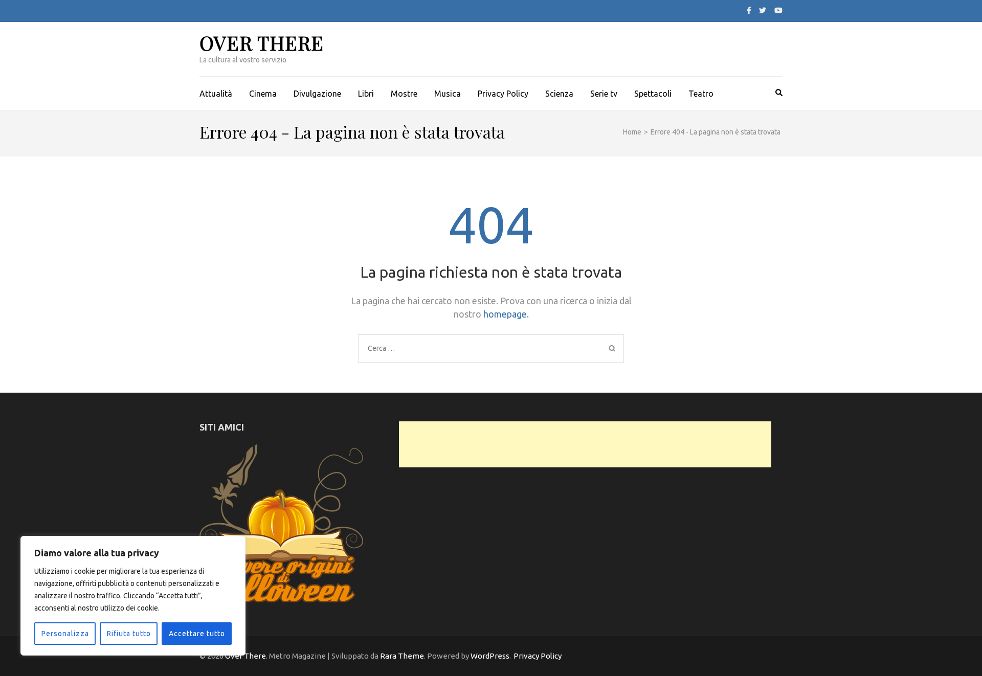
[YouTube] (778, 10)
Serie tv (603, 93)
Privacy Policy (503, 93)
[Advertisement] (585, 444)
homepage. (506, 314)
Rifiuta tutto (129, 633)
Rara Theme (402, 655)
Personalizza (65, 633)
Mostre (404, 93)
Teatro (700, 93)
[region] (133, 596)
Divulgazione (317, 93)
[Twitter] (762, 10)
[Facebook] (749, 10)
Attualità (215, 93)
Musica (447, 93)
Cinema (263, 93)
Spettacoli (653, 93)
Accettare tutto (197, 633)
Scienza (559, 93)
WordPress (490, 655)
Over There (261, 43)
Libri (366, 93)
